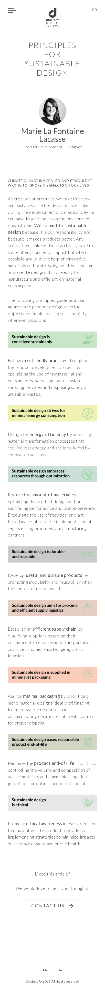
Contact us (47, 905)
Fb (45, 970)
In (60, 970)
